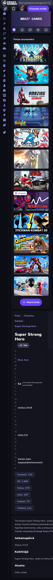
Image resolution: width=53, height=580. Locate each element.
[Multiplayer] (4, 43)
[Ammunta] (4, 60)
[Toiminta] (4, 115)
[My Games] (13, 9)
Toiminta (29, 315)
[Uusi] (4, 23)
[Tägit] (4, 132)
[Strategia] (4, 110)
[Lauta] (4, 85)
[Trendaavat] (4, 28)
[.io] (4, 65)
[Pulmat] (4, 90)
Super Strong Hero (25, 326)
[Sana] (4, 95)
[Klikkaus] (4, 70)
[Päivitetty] (4, 33)
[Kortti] (4, 80)
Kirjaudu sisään (38, 8)
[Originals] (4, 38)
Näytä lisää (33, 302)
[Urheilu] (4, 125)
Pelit (17, 315)
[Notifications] (22, 9)
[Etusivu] (4, 13)
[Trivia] (4, 120)
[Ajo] (4, 55)
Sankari (19, 321)
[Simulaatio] (4, 105)
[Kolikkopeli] (4, 75)
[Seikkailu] (4, 100)
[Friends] (5, 9)
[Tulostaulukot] (4, 48)
